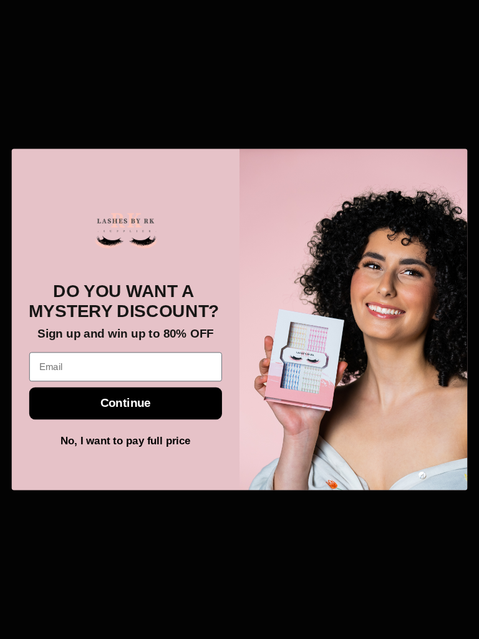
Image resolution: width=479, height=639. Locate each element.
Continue (125, 403)
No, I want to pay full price (125, 441)
